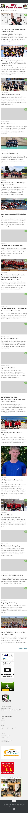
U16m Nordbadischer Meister (10, 94)
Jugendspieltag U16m (7, 368)
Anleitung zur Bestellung (6, 708)
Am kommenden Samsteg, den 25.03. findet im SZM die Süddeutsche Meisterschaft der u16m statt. (13, 277)
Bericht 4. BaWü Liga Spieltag (10, 546)
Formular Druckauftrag (6, 706)
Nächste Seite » (23, 648)
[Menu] (26, 1)
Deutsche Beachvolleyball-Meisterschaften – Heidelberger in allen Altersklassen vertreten (13, 399)
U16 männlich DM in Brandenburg (11, 246)
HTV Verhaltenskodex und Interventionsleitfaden (11, 709)
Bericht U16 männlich (8, 124)
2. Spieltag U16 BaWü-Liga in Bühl (12, 575)
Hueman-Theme (21, 806)
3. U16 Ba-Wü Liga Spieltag (9, 338)
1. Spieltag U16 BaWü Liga (9, 603)
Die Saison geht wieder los (9, 153)
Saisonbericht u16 (7, 515)
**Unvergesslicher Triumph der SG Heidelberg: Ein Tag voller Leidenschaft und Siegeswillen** (13, 63)
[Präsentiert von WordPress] (9, 806)
